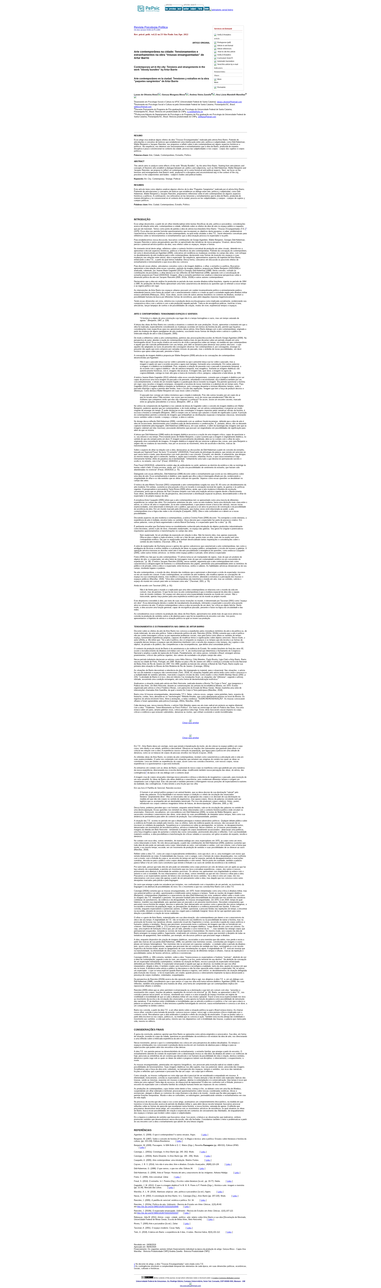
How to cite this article (226, 52)
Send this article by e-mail (227, 64)
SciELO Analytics (224, 35)
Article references (224, 49)
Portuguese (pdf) (224, 42)
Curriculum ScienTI (225, 58)
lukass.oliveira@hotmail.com (229, 102)
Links (204, 1135)
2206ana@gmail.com (207, 117)
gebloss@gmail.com (143, 107)
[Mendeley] (215, 79)
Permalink (221, 87)
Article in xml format (225, 46)
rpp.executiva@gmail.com (190, 1286)
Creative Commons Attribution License (226, 1278)
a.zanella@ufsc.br (195, 112)
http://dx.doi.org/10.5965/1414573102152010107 (157, 1213)
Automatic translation (225, 61)
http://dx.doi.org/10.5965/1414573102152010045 (157, 1206)
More (219, 79)
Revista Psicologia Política (151, 27)
